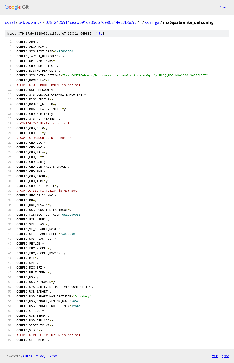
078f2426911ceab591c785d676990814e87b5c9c (90, 22)
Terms (53, 356)
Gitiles (27, 356)
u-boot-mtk (30, 22)
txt (215, 356)
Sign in (224, 7)
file (98, 33)
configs (152, 22)
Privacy (40, 356)
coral (10, 22)
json (225, 356)
